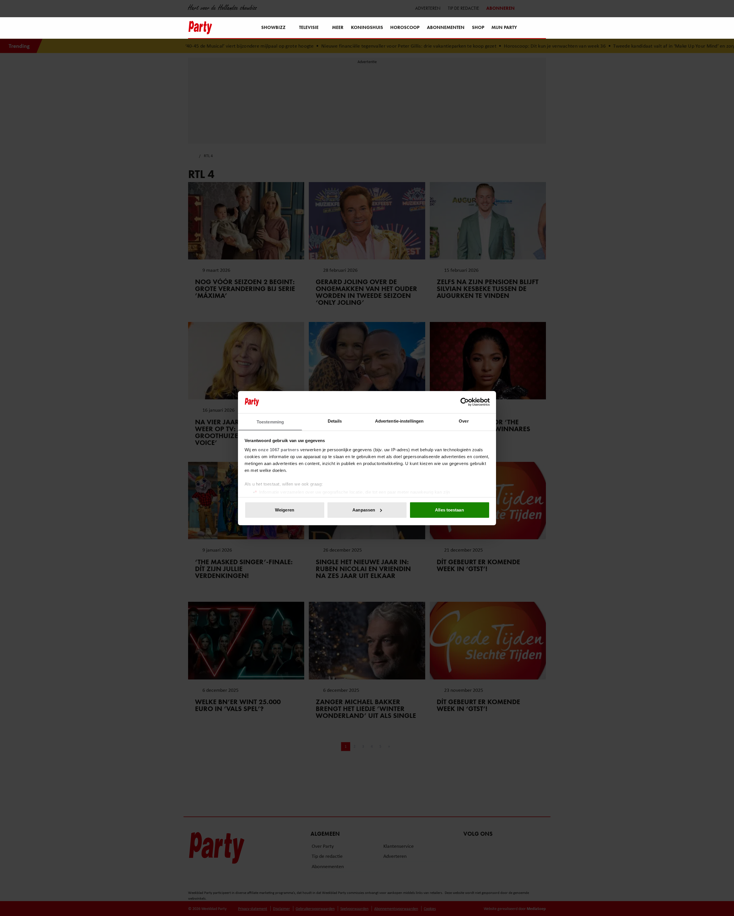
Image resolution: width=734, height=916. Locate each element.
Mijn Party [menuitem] (504, 27)
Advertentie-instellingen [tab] (399, 420)
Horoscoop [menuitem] (404, 27)
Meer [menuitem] (337, 27)
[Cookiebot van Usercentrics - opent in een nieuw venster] (465, 402)
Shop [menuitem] (478, 27)
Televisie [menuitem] (309, 27)
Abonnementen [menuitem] (445, 27)
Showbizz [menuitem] (273, 27)
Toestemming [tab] (270, 421)
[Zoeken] (541, 28)
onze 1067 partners (278, 449)
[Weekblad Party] (200, 27)
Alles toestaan (449, 509)
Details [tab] (335, 420)
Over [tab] (463, 420)
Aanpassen (363, 509)
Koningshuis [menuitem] (367, 27)
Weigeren (284, 509)
